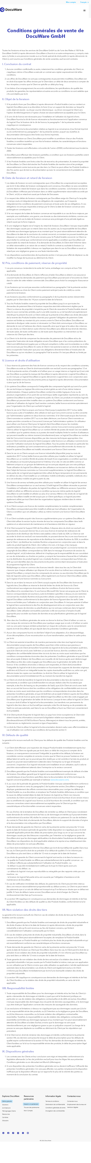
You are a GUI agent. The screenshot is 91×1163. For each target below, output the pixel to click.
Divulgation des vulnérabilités (55, 1111)
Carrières (5, 1117)
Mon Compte (28, 1110)
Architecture (6, 1108)
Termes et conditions (52, 1101)
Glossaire (5, 1120)
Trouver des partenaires (31, 1107)
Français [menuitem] (83, 2)
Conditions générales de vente (55, 1107)
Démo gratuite (7, 1101)
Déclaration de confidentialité (55, 1104)
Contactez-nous (72, 1101)
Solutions (5, 1105)
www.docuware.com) (60, 780)
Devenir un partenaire (31, 1104)
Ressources (6, 1114)
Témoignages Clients (9, 1111)
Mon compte (71, 2)
